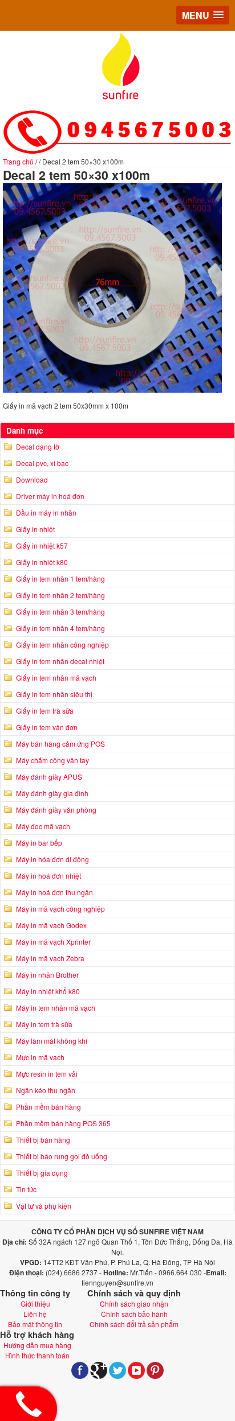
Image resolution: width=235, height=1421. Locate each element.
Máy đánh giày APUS (49, 776)
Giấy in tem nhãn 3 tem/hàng (60, 611)
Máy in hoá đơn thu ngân (54, 892)
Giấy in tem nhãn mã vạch (56, 677)
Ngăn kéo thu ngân (45, 1090)
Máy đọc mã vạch (43, 826)
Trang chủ (18, 161)
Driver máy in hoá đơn (50, 496)
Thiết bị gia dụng (42, 1172)
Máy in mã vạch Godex (51, 925)
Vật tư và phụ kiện (43, 1205)
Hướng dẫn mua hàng (37, 1345)
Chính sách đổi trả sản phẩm (134, 1324)
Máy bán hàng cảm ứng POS (60, 743)
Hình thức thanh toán (37, 1355)
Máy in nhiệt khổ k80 (48, 991)
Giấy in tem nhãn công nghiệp (62, 644)
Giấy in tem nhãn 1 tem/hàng (60, 578)
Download (32, 479)
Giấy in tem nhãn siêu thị (54, 694)
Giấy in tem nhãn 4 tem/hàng (60, 628)
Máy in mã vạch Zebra (50, 958)
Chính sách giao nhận (134, 1303)
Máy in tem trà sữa (44, 1024)
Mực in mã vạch (40, 1057)
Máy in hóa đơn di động (52, 859)
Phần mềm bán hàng (48, 1106)
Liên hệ (35, 1314)
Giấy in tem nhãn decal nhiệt (60, 661)
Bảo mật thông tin (35, 1324)
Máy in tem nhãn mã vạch (55, 1007)
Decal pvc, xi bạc (42, 463)
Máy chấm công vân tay (52, 760)
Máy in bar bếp (39, 842)
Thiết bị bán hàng (43, 1139)
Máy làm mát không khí (51, 1040)
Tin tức (26, 1189)
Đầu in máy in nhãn (46, 512)
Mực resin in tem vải (47, 1073)
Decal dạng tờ (37, 446)
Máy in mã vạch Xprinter (53, 941)
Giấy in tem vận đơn (47, 727)
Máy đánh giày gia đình (52, 793)
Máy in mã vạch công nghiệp (60, 908)
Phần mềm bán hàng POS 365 (63, 1123)
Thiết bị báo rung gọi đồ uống (61, 1156)
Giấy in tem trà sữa (45, 710)
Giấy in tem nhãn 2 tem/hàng (60, 595)
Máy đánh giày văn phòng (56, 809)
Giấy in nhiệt (35, 529)
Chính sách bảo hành (134, 1314)
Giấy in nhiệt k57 (42, 545)
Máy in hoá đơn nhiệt (48, 875)
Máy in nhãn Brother (47, 974)
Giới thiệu (35, 1303)
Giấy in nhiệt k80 (42, 562)
